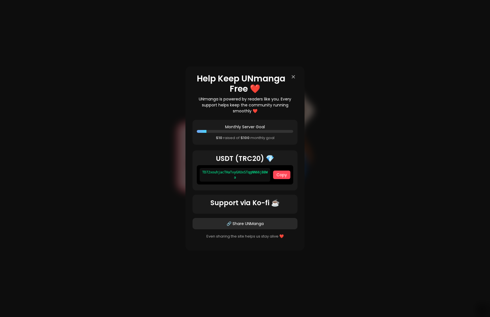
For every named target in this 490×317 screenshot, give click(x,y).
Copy (281, 175)
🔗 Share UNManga (245, 223)
